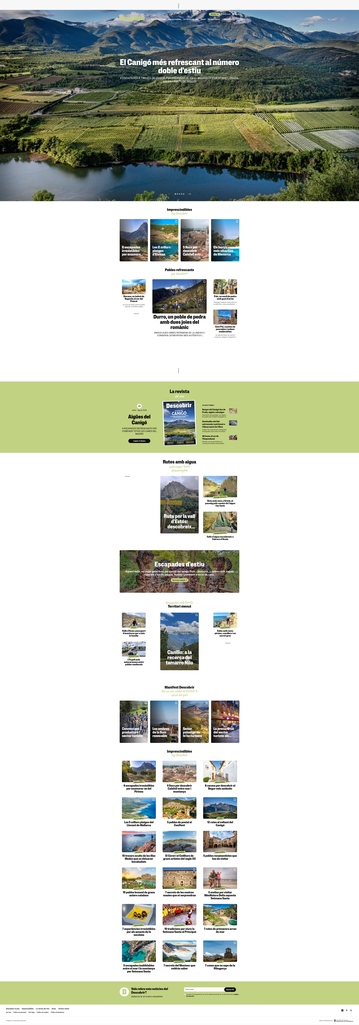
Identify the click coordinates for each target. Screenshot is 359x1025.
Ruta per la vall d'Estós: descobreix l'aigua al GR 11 (179, 524)
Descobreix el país (158, 19)
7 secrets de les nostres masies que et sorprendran (179, 894)
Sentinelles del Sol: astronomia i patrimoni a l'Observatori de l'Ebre (213, 424)
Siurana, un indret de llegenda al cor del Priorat (133, 299)
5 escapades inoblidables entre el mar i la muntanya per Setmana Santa (139, 968)
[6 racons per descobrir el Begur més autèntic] (220, 771)
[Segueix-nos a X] (238, 14)
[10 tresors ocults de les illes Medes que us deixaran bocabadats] (139, 841)
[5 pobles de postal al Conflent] (180, 808)
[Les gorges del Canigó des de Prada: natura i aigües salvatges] (233, 410)
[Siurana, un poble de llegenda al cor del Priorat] (134, 286)
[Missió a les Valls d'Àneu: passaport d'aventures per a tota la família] (134, 620)
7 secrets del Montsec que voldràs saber (179, 967)
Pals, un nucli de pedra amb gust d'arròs (225, 297)
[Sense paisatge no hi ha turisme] (195, 722)
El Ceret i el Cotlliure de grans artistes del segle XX (179, 857)
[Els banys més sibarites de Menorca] (225, 240)
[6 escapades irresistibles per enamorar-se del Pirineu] (134, 240)
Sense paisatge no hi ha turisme (192, 732)
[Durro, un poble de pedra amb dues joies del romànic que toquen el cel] (179, 296)
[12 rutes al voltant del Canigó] (220, 808)
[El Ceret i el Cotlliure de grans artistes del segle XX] (180, 841)
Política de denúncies (57, 1012)
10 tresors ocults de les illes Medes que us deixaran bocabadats (138, 858)
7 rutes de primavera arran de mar (220, 931)
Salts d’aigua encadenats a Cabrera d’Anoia (220, 538)
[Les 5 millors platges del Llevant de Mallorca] (139, 808)
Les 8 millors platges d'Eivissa (161, 251)
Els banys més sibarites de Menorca (223, 251)
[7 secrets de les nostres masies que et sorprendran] (180, 878)
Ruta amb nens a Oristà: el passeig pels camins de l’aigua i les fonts (220, 503)
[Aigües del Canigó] (179, 423)
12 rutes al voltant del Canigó (220, 824)
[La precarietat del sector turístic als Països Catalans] (225, 722)
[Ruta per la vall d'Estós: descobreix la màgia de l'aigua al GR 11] (179, 504)
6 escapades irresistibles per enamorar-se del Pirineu (132, 253)
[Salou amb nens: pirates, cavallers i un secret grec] (225, 620)
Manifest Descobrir (179, 687)
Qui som (8, 1012)
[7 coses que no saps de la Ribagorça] (220, 951)
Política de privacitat (19, 1012)
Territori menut (214, 19)
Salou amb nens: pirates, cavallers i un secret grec (225, 633)
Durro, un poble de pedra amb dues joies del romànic (179, 322)
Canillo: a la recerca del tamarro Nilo (179, 658)
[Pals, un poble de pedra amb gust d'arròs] (225, 286)
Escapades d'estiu (179, 564)
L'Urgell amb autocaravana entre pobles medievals (134, 662)
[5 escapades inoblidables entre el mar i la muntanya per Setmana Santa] (139, 951)
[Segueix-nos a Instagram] (233, 14)
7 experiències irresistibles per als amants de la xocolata (138, 932)
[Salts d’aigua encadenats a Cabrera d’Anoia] (220, 522)
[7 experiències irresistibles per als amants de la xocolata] (139, 914)
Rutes (203, 19)
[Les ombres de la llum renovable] (164, 722)
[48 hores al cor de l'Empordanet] (233, 437)
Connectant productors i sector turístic (132, 732)
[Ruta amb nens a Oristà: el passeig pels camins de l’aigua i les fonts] (220, 486)
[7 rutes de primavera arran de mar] (220, 914)
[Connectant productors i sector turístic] (134, 722)
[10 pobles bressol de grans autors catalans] (139, 878)
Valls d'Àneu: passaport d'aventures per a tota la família (134, 633)
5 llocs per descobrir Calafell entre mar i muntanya (193, 255)
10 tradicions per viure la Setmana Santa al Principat (179, 931)
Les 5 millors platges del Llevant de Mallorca (139, 824)
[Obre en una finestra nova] (343, 1020)
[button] (175, 194)
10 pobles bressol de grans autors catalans (139, 894)
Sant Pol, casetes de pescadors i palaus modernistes (225, 329)
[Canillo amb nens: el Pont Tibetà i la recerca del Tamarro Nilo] (179, 641)
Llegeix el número (139, 441)
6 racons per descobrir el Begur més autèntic (220, 787)
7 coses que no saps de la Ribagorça (220, 967)
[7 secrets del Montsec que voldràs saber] (180, 951)
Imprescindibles (174, 19)
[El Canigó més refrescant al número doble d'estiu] (179, 105)
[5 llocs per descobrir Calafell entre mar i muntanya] (195, 240)
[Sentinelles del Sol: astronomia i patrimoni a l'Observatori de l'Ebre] (233, 422)
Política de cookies (43, 1012)
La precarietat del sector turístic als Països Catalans (223, 736)
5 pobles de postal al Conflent (179, 824)
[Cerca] (237, 19)
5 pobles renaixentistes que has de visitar (220, 857)
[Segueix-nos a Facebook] (235, 14)
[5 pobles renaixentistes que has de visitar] (220, 841)
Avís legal (31, 1012)
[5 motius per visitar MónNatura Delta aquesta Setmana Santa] (220, 878)
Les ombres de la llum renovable (160, 732)
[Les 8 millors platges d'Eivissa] (164, 240)
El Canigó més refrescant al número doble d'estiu (179, 67)
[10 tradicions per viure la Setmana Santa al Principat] (180, 914)
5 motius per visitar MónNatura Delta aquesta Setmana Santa (220, 895)
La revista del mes (191, 19)
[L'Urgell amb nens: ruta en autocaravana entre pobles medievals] (134, 649)
